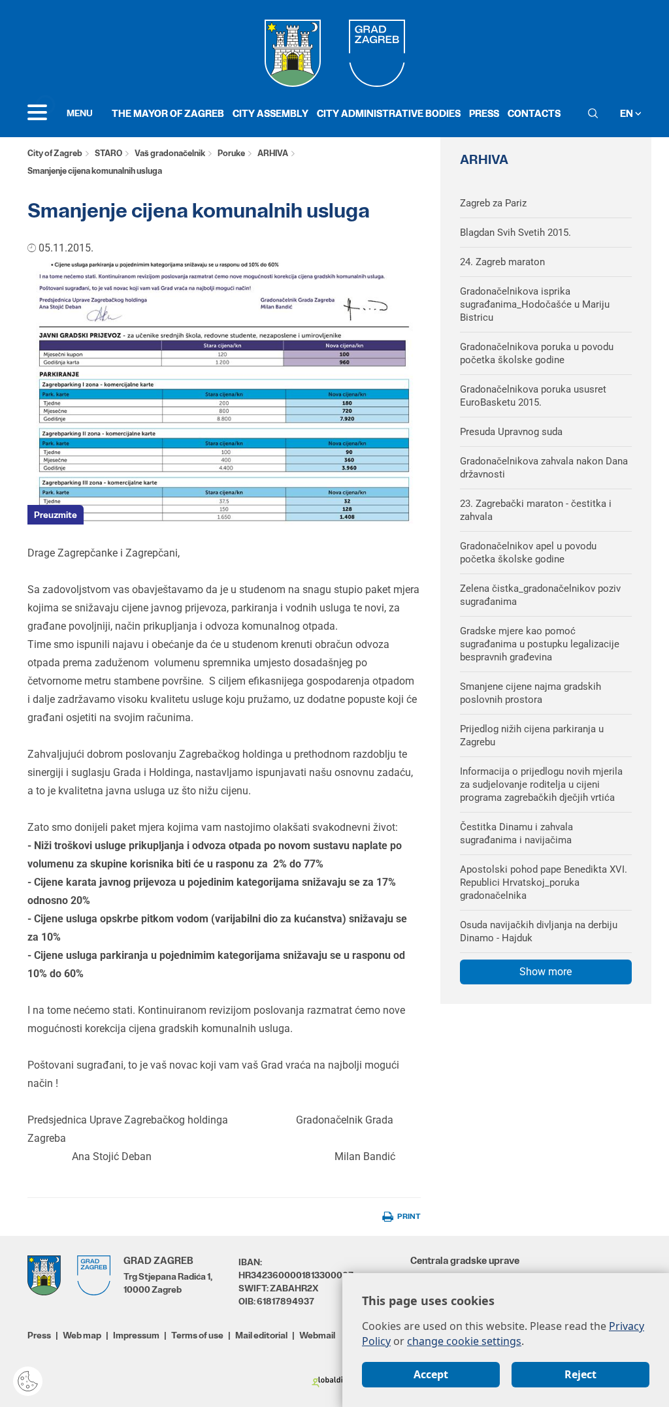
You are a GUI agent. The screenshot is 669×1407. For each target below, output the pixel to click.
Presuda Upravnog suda (511, 432)
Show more (545, 971)
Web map (82, 1335)
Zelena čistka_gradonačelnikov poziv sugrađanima (540, 595)
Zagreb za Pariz (493, 203)
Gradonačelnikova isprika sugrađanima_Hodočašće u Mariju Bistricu (535, 304)
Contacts (534, 113)
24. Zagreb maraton (502, 262)
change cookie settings (464, 1341)
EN (627, 113)
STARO (108, 153)
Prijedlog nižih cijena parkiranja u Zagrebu (532, 735)
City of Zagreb (54, 153)
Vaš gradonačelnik (170, 153)
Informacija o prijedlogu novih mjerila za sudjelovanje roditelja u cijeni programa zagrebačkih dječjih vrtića (541, 784)
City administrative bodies (389, 113)
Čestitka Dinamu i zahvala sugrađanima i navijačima (516, 833)
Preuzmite (55, 514)
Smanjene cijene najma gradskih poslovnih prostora (530, 693)
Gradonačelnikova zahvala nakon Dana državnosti (544, 467)
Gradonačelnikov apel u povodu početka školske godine (528, 552)
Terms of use (197, 1335)
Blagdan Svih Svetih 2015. (515, 232)
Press (484, 113)
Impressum (136, 1335)
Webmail (317, 1335)
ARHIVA (272, 153)
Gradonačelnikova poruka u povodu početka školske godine (536, 353)
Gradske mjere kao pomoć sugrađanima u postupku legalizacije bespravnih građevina (539, 644)
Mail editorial (261, 1335)
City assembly (270, 113)
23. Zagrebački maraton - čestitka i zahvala (536, 510)
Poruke (231, 153)
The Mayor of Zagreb (168, 113)
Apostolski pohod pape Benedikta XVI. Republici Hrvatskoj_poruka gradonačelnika (543, 882)
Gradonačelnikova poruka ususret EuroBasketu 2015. (533, 395)
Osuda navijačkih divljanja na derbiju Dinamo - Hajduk (538, 931)
